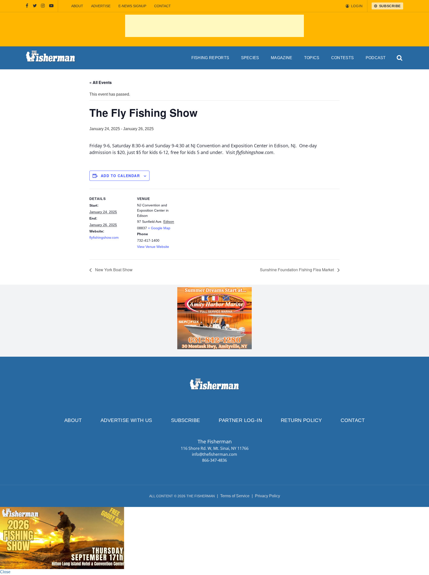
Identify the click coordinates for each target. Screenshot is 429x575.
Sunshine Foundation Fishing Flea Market (297, 269)
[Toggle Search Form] (399, 58)
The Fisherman (50, 57)
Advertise (100, 6)
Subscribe (185, 420)
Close (5, 572)
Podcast (376, 58)
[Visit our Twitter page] (35, 6)
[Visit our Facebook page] (27, 6)
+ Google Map (159, 228)
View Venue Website (153, 247)
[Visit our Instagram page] (43, 6)
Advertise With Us (126, 420)
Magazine (281, 58)
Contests (342, 58)
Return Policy (301, 420)
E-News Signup (132, 6)
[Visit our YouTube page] (51, 6)
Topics (312, 58)
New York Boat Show (113, 269)
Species (250, 58)
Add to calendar (120, 175)
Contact (162, 6)
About (77, 6)
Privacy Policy (267, 496)
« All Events (100, 82)
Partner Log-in (240, 420)
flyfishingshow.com (104, 237)
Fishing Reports (210, 58)
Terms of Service (235, 496)
